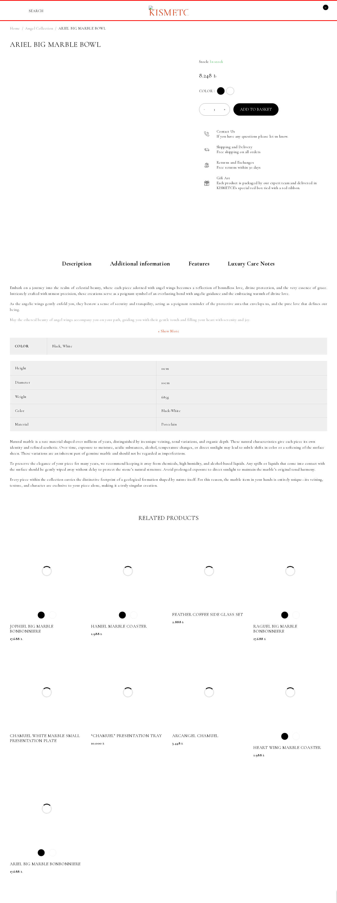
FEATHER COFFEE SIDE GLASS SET (207, 614)
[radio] (221, 91)
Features (199, 264)
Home (15, 28)
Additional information (140, 264)
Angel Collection (39, 28)
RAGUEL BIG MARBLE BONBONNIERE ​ (275, 629)
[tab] (77, 266)
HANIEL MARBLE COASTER (119, 626)
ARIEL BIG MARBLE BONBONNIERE (45, 864)
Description (77, 264)
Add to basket (256, 109)
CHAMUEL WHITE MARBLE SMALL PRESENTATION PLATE (45, 738)
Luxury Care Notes (251, 264)
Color (206, 91)
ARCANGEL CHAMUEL (195, 735)
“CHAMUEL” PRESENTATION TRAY (126, 735)
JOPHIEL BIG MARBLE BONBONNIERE (32, 629)
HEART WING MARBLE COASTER (287, 747)
